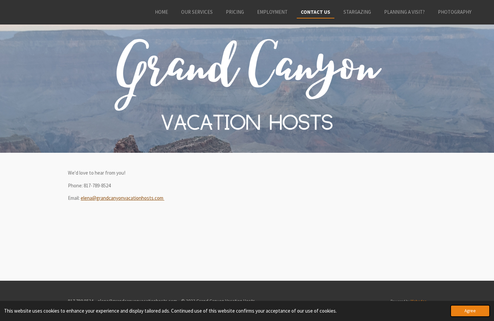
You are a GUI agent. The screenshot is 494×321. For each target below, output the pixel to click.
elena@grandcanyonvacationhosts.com (122, 198)
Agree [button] (470, 311)
